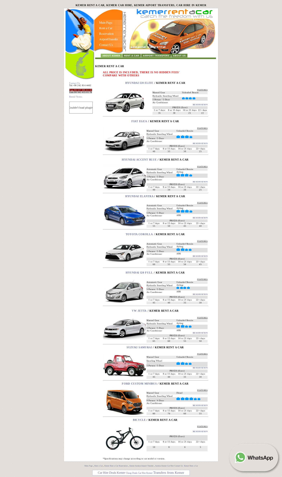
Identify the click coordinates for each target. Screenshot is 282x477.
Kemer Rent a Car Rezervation (116, 466)
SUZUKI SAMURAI (140, 347)
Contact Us (74, 83)
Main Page (88, 466)
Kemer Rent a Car (191, 466)
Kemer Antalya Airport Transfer (141, 466)
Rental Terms (75, 97)
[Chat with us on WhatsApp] (253, 457)
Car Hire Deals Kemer (111, 472)
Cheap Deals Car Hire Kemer (139, 473)
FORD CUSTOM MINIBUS (139, 383)
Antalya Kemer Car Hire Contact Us (169, 466)
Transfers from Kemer (168, 473)
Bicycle (139, 420)
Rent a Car (98, 466)
